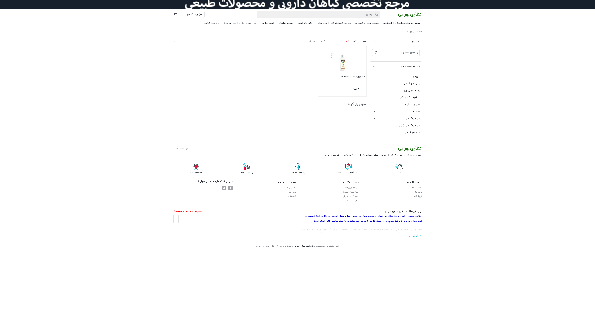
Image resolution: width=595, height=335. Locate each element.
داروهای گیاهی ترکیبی (409, 125)
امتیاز (329, 41)
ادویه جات (415, 76)
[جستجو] (376, 52)
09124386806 (397, 155)
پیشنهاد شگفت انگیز (410, 97)
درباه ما (418, 192)
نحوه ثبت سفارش (351, 196)
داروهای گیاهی (413, 118)
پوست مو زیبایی (412, 90)
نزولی (309, 41)
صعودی (316, 41)
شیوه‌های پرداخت (351, 187)
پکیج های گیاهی (412, 83)
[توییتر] (224, 188)
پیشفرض (347, 41)
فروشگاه (418, 196)
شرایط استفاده (352, 200)
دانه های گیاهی (412, 132)
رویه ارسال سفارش (350, 192)
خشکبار (416, 111)
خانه (420, 31)
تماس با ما (417, 187)
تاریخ (323, 41)
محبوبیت (338, 41)
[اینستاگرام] (230, 188)
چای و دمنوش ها (412, 104)
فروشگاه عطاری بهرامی (303, 246)
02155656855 (410, 155)
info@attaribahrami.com (369, 155)
